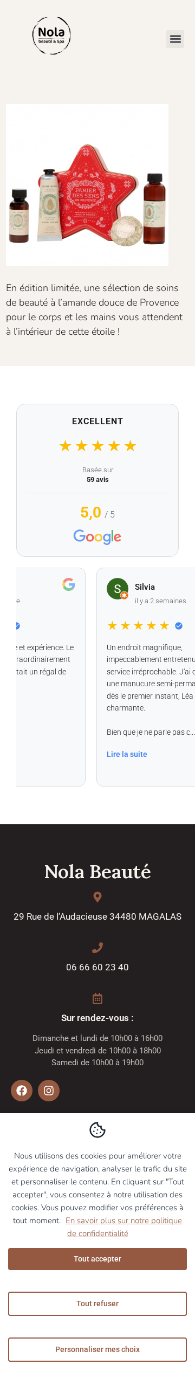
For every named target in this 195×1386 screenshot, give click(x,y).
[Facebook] (21, 1090)
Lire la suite (118, 754)
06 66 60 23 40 (97, 967)
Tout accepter (97, 1258)
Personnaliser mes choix (97, 1349)
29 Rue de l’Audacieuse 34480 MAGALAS (97, 916)
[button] (175, 39)
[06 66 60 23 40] (97, 947)
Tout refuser (97, 1303)
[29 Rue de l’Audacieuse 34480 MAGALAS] (97, 897)
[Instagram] (49, 1090)
